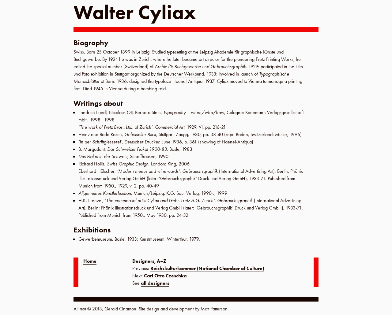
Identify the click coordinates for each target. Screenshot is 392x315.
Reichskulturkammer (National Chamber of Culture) (207, 268)
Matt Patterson (214, 309)
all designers (155, 283)
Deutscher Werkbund (184, 74)
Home (89, 261)
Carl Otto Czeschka (165, 275)
